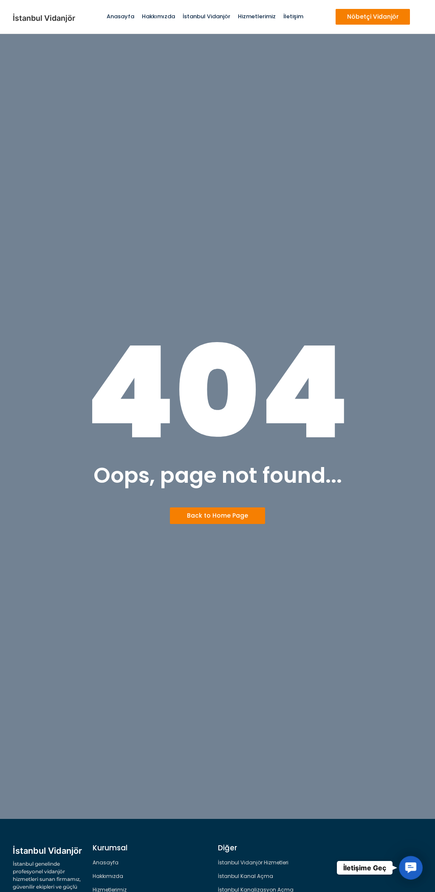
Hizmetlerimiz (257, 16)
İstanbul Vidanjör (206, 16)
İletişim (293, 16)
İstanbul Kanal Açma (245, 876)
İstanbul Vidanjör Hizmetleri (253, 862)
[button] (411, 868)
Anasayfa (120, 16)
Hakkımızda (158, 16)
